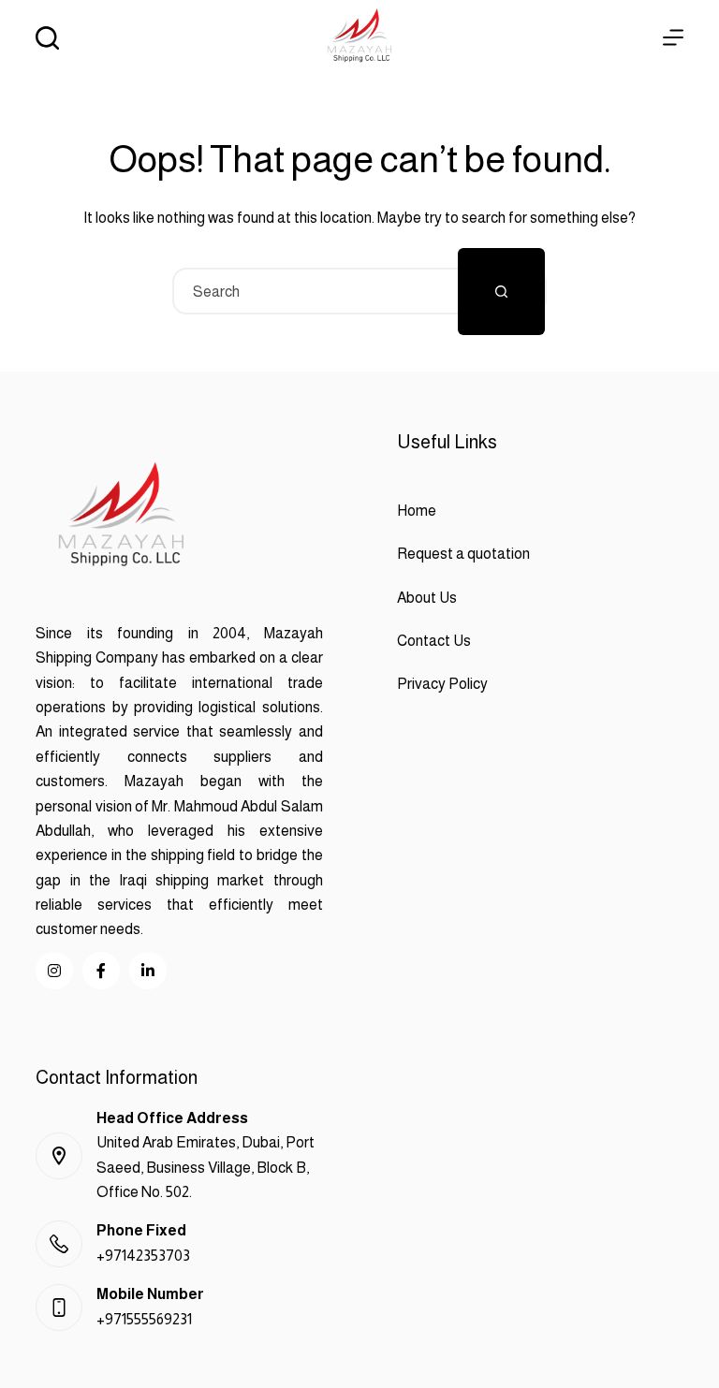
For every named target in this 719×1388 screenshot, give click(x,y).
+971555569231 (144, 1319)
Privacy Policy (442, 684)
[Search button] (501, 291)
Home (416, 511)
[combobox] (316, 291)
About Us (427, 598)
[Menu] (673, 37)
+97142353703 (143, 1256)
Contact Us (434, 641)
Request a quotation (463, 554)
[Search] (47, 38)
